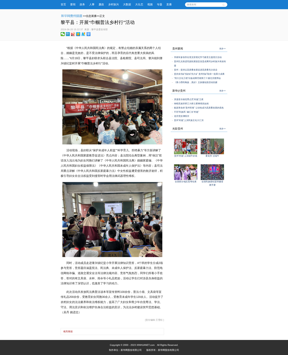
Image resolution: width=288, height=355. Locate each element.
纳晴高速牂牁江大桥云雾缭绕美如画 (191, 103)
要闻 (73, 4)
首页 (63, 4)
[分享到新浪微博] (73, 34)
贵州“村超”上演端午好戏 (185, 156)
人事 (91, 4)
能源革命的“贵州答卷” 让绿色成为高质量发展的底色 (199, 107)
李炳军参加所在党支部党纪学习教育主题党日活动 (198, 57)
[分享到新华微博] (83, 34)
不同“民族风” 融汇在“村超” (186, 112)
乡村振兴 (113, 4)
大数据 (127, 4)
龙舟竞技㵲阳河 (181, 116)
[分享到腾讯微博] (68, 34)
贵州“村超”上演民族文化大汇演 (189, 120)
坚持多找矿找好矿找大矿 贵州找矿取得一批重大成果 (199, 74)
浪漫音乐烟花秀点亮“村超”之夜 (189, 99)
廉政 (101, 4)
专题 (159, 4)
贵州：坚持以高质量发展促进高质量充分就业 (195, 70)
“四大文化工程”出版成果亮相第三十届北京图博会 (197, 78)
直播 (169, 4)
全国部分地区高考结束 (185, 181)
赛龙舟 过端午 (212, 156)
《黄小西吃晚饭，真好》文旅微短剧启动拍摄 (195, 82)
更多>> (222, 48)
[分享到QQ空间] (78, 34)
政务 (82, 4)
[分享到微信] (63, 34)
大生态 (139, 4)
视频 (150, 4)
